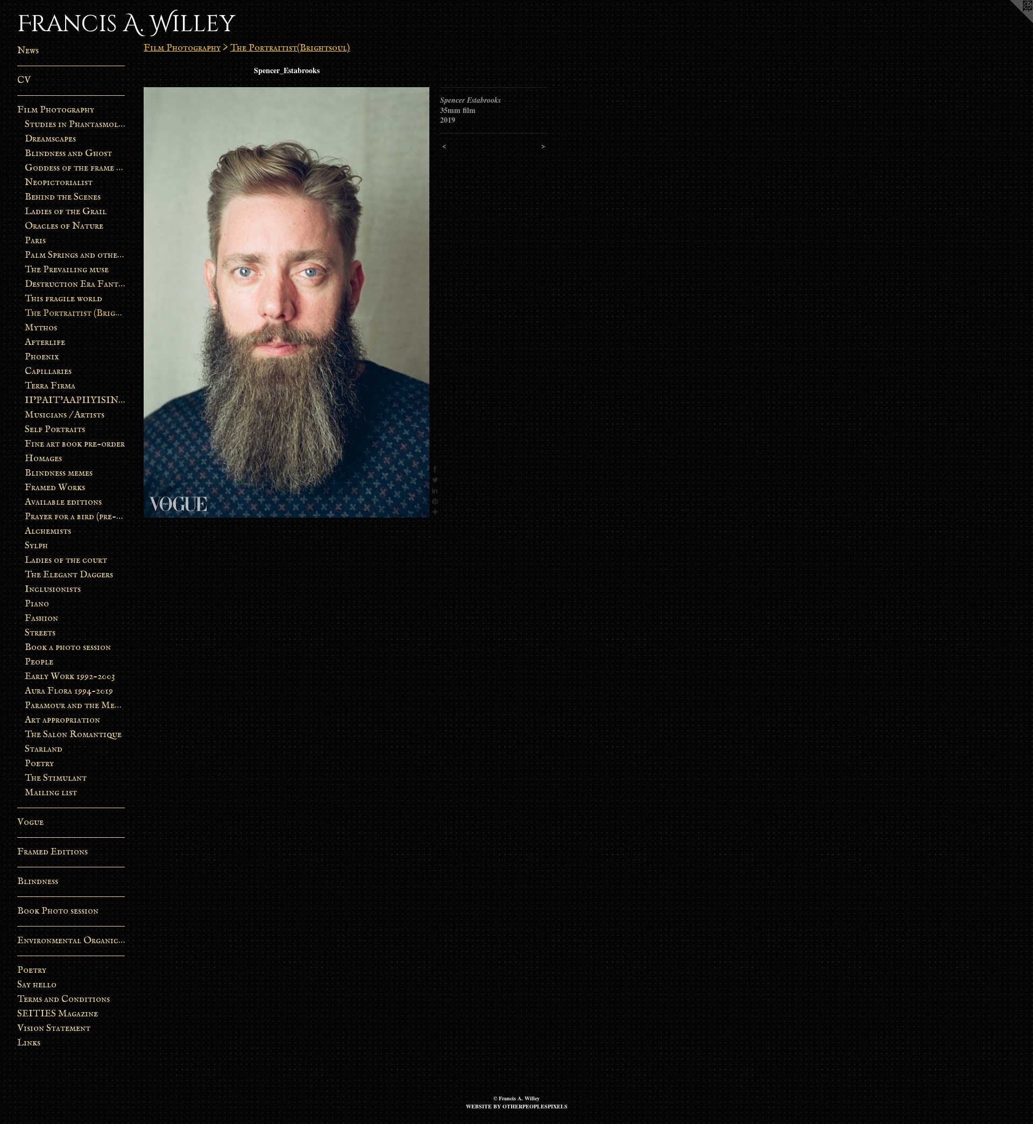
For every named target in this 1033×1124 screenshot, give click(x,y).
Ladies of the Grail (66, 212)
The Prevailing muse (67, 270)
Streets (40, 633)
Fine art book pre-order (75, 444)
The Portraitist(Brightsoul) (290, 48)
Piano (37, 604)
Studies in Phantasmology (75, 124)
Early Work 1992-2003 (70, 676)
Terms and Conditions (63, 999)
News (28, 51)
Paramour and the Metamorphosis (75, 705)
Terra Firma (50, 386)
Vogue (30, 822)
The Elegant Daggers (69, 575)
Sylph (36, 546)
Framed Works (55, 488)
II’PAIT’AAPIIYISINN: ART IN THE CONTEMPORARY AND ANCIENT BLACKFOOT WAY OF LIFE (75, 400)
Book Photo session (57, 911)
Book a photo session (68, 647)
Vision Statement (53, 1028)
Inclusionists (53, 589)
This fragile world (63, 299)
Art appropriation (62, 720)
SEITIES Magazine (57, 1014)
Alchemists (48, 531)
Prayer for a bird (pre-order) (75, 517)
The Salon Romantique (73, 735)
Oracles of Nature (64, 226)
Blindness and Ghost (68, 153)
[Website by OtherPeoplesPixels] (1011, 21)
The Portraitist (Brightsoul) (75, 313)
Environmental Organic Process (71, 941)
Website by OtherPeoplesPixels (517, 1106)
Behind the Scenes (63, 197)
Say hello (36, 985)
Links (28, 1043)
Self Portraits (55, 429)
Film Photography (55, 110)
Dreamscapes (50, 139)
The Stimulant (56, 778)
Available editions (63, 502)
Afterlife (45, 342)
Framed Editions (52, 852)
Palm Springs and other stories (75, 255)
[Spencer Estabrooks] (286, 302)
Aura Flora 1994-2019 (69, 691)
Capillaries (48, 371)
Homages (43, 459)
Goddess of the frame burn (75, 168)
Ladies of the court (66, 560)
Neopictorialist (59, 182)
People (39, 662)
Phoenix (42, 357)
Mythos (41, 328)
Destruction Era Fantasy (75, 284)
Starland (43, 749)
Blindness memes (59, 473)
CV (24, 80)
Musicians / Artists (64, 415)
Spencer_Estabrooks (287, 70)
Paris (35, 241)
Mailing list (51, 793)
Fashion (41, 618)
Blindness (37, 881)
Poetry (39, 764)
